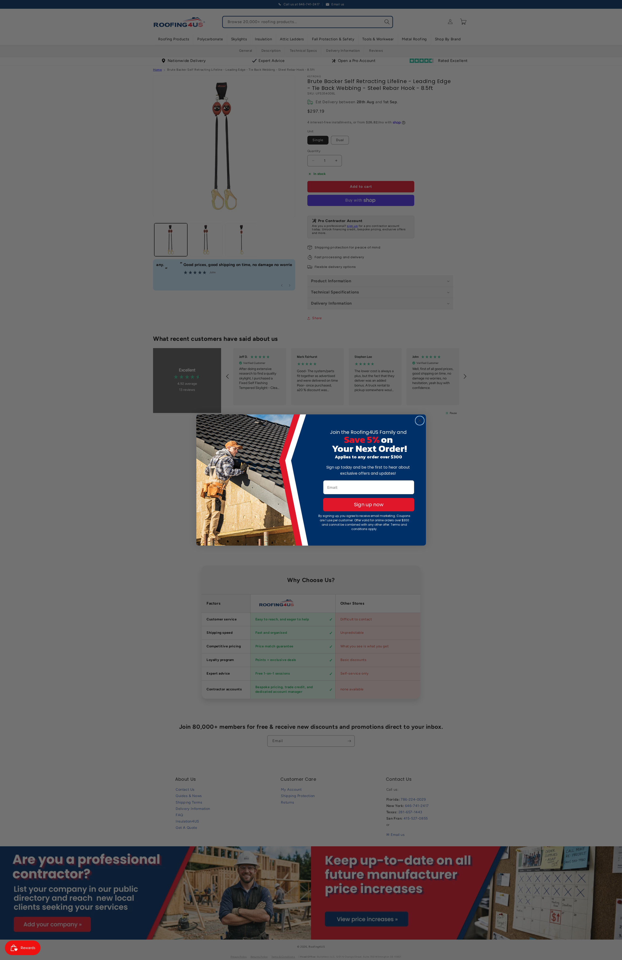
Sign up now (368, 504)
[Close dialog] (419, 420)
